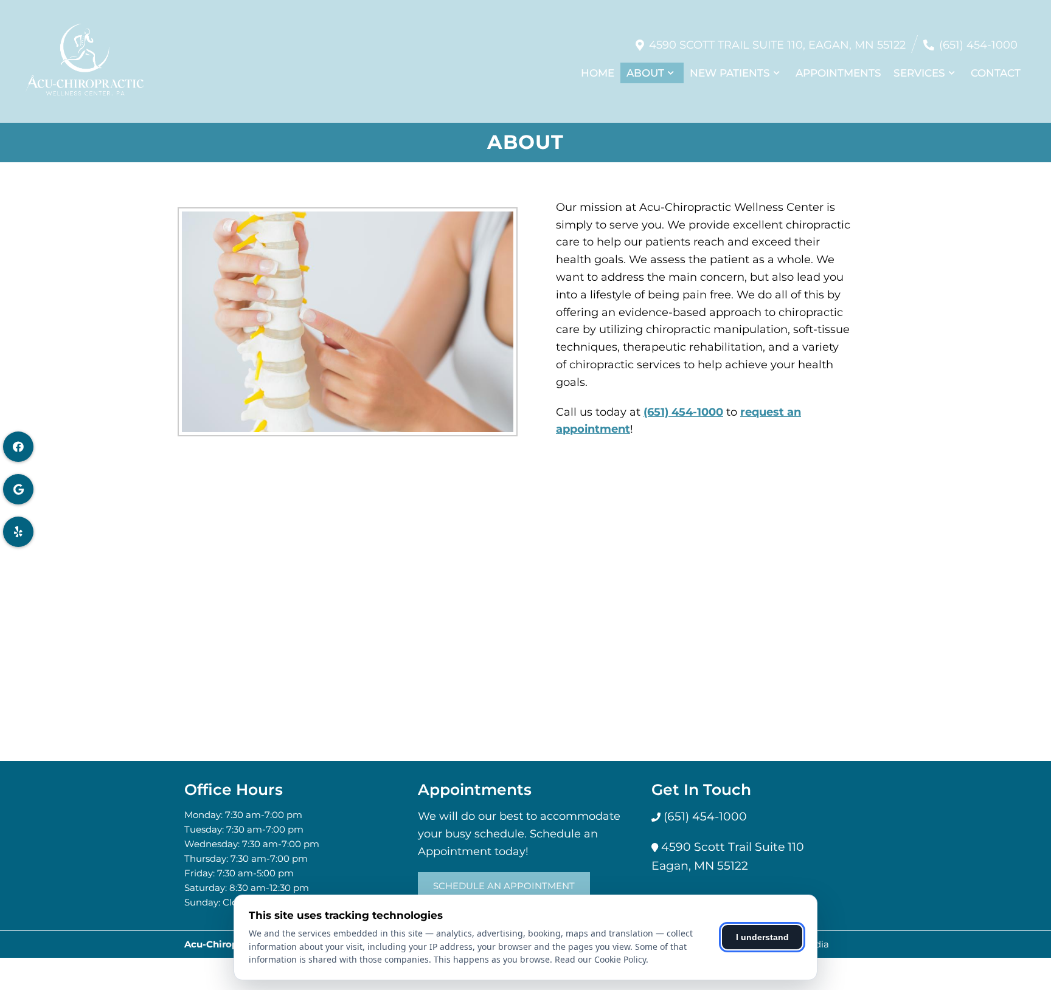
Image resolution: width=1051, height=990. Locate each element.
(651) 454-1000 (978, 45)
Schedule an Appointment (504, 886)
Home (597, 73)
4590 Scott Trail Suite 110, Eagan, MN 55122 (777, 45)
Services (919, 73)
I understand (762, 937)
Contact (996, 73)
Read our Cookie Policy (600, 959)
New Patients (730, 73)
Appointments (838, 73)
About (645, 73)
